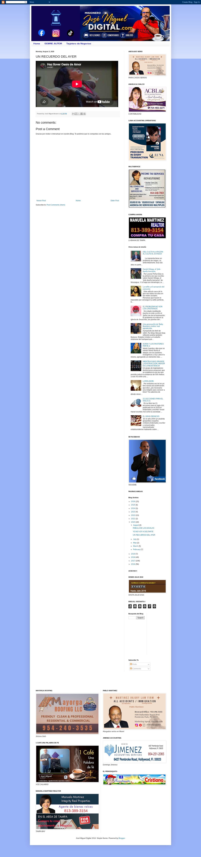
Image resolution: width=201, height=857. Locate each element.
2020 (133, 522)
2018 (133, 557)
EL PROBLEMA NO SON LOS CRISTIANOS (152, 308)
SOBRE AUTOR (53, 43)
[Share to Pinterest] (84, 113)
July (135, 539)
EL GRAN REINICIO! (151, 416)
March (136, 546)
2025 (133, 505)
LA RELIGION (148, 381)
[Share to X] (78, 113)
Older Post (115, 201)
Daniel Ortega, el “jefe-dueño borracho (152, 270)
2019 (133, 554)
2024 (133, 508)
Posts (134, 664)
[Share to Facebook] (81, 113)
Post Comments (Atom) (56, 205)
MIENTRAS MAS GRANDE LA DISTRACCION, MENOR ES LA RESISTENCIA (154, 363)
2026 (133, 502)
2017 (133, 561)
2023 (133, 512)
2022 (133, 515)
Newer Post (41, 201)
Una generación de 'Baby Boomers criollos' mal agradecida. (153, 326)
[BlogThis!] (76, 113)
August (136, 525)
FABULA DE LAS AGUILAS (143, 528)
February (137, 549)
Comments (136, 669)
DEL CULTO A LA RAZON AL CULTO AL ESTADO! (153, 253)
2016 (133, 564)
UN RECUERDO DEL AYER (144, 535)
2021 (133, 519)
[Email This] (73, 113)
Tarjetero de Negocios (78, 43)
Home (36, 43)
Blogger (122, 838)
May (135, 543)
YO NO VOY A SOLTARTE (143, 532)
